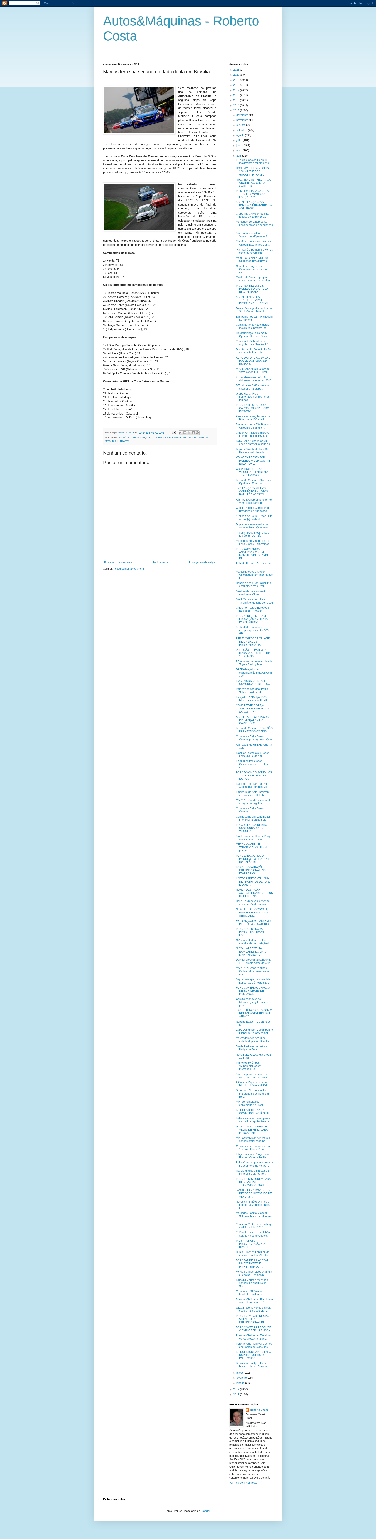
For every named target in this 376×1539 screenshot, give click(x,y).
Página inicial (161, 562)
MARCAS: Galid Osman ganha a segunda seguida (254, 802)
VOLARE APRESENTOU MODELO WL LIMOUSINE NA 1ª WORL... (253, 460)
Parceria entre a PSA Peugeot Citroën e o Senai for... (253, 426)
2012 (236, 1389)
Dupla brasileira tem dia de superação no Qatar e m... (253, 526)
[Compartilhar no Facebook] (193, 432)
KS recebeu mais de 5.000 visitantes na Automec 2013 (254, 379)
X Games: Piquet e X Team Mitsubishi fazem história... (253, 1084)
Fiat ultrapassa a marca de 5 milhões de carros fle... (252, 1172)
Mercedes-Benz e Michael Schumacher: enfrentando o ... (254, 1216)
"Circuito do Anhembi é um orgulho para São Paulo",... (253, 343)
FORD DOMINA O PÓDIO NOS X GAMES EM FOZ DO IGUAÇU (254, 775)
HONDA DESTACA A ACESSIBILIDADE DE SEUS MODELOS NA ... (254, 893)
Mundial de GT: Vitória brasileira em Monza (249, 1293)
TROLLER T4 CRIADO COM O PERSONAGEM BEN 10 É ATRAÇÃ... (254, 1013)
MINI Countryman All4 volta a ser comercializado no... (253, 1139)
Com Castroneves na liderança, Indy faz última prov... (252, 1002)
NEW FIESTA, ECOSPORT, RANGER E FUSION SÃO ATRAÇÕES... (252, 912)
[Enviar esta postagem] (173, 432)
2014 (236, 105)
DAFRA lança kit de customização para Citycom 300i (254, 672)
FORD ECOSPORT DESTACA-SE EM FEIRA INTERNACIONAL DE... (254, 1319)
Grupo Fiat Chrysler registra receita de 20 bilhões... (252, 215)
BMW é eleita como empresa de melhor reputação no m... (254, 1120)
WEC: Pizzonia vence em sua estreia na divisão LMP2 (253, 1309)
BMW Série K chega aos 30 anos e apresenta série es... (254, 443)
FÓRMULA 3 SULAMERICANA (171, 437)
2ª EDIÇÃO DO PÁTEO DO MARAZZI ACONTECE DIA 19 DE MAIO (253, 653)
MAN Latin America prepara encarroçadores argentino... (254, 279)
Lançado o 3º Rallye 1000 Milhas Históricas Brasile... (253, 699)
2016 (236, 95)
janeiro (240, 1383)
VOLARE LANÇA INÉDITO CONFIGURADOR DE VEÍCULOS (251, 828)
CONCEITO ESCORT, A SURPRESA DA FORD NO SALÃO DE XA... (253, 708)
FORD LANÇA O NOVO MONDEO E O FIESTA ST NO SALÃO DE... (252, 859)
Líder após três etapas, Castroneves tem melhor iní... (252, 764)
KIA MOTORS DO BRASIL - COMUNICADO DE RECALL (254, 682)
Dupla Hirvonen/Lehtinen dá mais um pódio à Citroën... (253, 1254)
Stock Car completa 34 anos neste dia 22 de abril (252, 754)
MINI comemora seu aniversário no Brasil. (250, 1103)
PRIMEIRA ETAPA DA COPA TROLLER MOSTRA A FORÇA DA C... (252, 194)
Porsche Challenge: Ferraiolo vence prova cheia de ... (253, 1337)
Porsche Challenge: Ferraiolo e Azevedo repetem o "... (254, 1301)
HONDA (193, 437)
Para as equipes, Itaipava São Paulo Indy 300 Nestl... (253, 418)
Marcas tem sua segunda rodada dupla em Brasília (252, 1040)
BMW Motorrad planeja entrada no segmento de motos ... (254, 1164)
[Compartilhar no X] (189, 432)
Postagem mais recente (118, 562)
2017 (236, 90)
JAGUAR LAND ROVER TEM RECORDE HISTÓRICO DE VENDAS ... (254, 1193)
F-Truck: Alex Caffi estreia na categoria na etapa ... (253, 387)
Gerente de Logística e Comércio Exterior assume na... (253, 269)
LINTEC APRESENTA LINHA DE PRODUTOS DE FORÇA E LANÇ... (254, 881)
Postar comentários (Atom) (129, 568)
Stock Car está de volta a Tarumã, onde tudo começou (254, 601)
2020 (236, 74)
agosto (240, 135)
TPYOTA (124, 441)
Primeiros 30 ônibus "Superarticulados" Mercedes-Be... (248, 1066)
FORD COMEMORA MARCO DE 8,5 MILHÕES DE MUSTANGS (253, 990)
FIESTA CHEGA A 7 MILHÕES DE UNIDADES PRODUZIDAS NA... (253, 641)
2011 (236, 1394)
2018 (236, 85)
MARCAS (204, 437)
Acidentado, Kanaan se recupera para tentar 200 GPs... (252, 630)
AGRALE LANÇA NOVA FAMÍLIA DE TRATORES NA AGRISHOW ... (254, 205)
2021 (236, 69)
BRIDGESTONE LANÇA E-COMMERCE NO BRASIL (252, 1112)
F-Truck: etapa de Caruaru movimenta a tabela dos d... (254, 162)
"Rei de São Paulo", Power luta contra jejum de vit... (254, 518)
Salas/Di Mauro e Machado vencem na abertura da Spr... (252, 1283)
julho (239, 140)
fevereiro (241, 1377)
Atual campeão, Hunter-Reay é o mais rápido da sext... (254, 838)
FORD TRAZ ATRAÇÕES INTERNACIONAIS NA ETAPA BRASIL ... (250, 870)
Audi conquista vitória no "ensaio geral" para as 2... (252, 235)
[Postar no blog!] (185, 432)
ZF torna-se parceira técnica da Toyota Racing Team (254, 663)
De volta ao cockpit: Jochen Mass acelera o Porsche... (253, 1365)
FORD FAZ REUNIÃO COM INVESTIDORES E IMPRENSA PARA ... (252, 1263)
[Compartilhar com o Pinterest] (197, 432)
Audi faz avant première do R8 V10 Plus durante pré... (254, 501)
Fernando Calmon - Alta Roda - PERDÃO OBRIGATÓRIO (254, 922)
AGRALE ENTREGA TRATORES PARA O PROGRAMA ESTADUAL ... (253, 300)
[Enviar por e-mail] (181, 432)
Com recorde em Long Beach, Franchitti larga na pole (253, 818)
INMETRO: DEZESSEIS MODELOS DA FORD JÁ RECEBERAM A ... (252, 289)
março (240, 1372)
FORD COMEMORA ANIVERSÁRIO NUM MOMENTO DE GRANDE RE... (252, 553)
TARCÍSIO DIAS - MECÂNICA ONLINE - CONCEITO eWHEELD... (253, 182)
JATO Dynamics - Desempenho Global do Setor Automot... (254, 1031)
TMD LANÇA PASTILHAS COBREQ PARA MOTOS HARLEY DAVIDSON (252, 491)
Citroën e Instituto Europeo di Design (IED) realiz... (253, 609)
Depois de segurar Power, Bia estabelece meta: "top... (253, 585)
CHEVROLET (138, 437)
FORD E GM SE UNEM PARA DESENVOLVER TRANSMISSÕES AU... (253, 1182)
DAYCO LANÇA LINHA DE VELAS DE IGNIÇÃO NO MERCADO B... (252, 1129)
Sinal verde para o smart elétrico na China (250, 593)
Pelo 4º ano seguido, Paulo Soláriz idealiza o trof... (252, 691)
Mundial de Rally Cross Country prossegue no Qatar (254, 738)
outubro (241, 125)
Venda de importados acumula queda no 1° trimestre (254, 1273)
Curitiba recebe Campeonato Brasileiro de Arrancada (253, 509)
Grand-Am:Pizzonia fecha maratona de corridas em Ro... (252, 1093)
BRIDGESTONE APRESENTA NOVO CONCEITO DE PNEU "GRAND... (253, 1355)
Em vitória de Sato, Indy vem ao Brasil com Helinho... (252, 794)
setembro (242, 130)
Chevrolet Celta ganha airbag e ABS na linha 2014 (253, 1226)
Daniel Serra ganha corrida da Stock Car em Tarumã (254, 310)
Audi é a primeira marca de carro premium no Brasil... (252, 1076)
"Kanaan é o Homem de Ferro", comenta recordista (254, 251)
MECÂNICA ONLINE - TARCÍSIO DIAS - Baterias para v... (253, 847)
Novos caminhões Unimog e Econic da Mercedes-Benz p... (253, 1204)
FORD (149, 437)
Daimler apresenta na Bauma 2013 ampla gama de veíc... (254, 961)
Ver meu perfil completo (243, 1482)
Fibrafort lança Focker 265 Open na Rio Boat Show (252, 334)
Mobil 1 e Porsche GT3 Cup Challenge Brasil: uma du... (253, 259)
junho (240, 145)
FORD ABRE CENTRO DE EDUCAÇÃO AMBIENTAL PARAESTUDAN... (252, 619)
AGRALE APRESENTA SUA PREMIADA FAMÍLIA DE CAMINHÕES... (252, 720)
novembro (242, 120)
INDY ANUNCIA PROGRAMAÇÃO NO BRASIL (250, 1244)
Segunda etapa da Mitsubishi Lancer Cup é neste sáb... (253, 981)
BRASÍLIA (124, 437)
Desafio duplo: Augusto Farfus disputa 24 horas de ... (253, 351)
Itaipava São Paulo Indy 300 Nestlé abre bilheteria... (252, 451)
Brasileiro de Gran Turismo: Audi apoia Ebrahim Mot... (253, 785)
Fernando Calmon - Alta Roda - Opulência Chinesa (254, 482)
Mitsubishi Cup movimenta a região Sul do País (252, 534)
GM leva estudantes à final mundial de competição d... (253, 942)
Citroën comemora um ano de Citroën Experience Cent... (253, 243)
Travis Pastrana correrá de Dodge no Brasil (251, 1048)
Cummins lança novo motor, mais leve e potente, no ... (252, 326)
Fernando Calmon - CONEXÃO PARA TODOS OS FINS (254, 730)
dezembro (242, 115)
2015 (236, 100)
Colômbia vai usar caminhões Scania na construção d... (253, 1234)
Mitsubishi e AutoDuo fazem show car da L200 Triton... (253, 371)
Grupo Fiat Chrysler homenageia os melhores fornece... (252, 396)
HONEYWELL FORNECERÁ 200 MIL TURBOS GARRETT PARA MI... (253, 171)
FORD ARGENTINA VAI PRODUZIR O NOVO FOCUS (250, 932)
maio (239, 150)
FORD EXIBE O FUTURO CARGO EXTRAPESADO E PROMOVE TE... (253, 408)
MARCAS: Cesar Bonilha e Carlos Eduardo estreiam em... (252, 971)
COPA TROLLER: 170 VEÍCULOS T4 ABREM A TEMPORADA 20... (252, 472)
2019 (236, 80)
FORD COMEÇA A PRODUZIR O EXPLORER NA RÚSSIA (254, 1329)
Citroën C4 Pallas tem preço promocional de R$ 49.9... (253, 434)
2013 (236, 110)
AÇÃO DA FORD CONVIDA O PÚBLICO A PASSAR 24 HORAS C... (253, 361)
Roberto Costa (259, 1410)
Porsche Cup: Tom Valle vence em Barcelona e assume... (254, 1345)
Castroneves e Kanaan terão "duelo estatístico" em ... (253, 1148)
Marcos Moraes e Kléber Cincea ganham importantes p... (254, 575)
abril (239, 155)
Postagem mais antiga (202, 562)
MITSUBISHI (111, 441)
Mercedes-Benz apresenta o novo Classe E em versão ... (254, 542)
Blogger (205, 1510)
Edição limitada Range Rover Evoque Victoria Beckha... (253, 1156)
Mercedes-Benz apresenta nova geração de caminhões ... (254, 225)
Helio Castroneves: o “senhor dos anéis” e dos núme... (253, 903)
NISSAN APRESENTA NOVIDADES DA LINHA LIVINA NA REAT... (251, 951)
